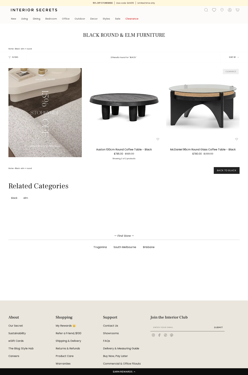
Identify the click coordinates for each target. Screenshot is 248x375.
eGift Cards (16, 341)
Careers (13, 356)
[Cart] (237, 10)
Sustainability (17, 333)
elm (22, 49)
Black (17, 49)
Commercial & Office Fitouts (122, 364)
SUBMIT (218, 327)
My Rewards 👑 (66, 326)
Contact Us (110, 326)
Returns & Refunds (68, 348)
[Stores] (222, 10)
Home (10, 49)
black (14, 198)
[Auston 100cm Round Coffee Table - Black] (124, 104)
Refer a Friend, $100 (68, 333)
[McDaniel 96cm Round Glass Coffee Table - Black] (203, 104)
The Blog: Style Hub (21, 348)
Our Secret (15, 326)
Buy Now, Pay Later (115, 356)
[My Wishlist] (214, 9)
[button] (124, 371)
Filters (15, 57)
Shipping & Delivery (68, 341)
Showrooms (111, 333)
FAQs (106, 341)
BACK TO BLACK (226, 170)
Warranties (63, 364)
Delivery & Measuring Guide (121, 348)
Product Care (65, 356)
